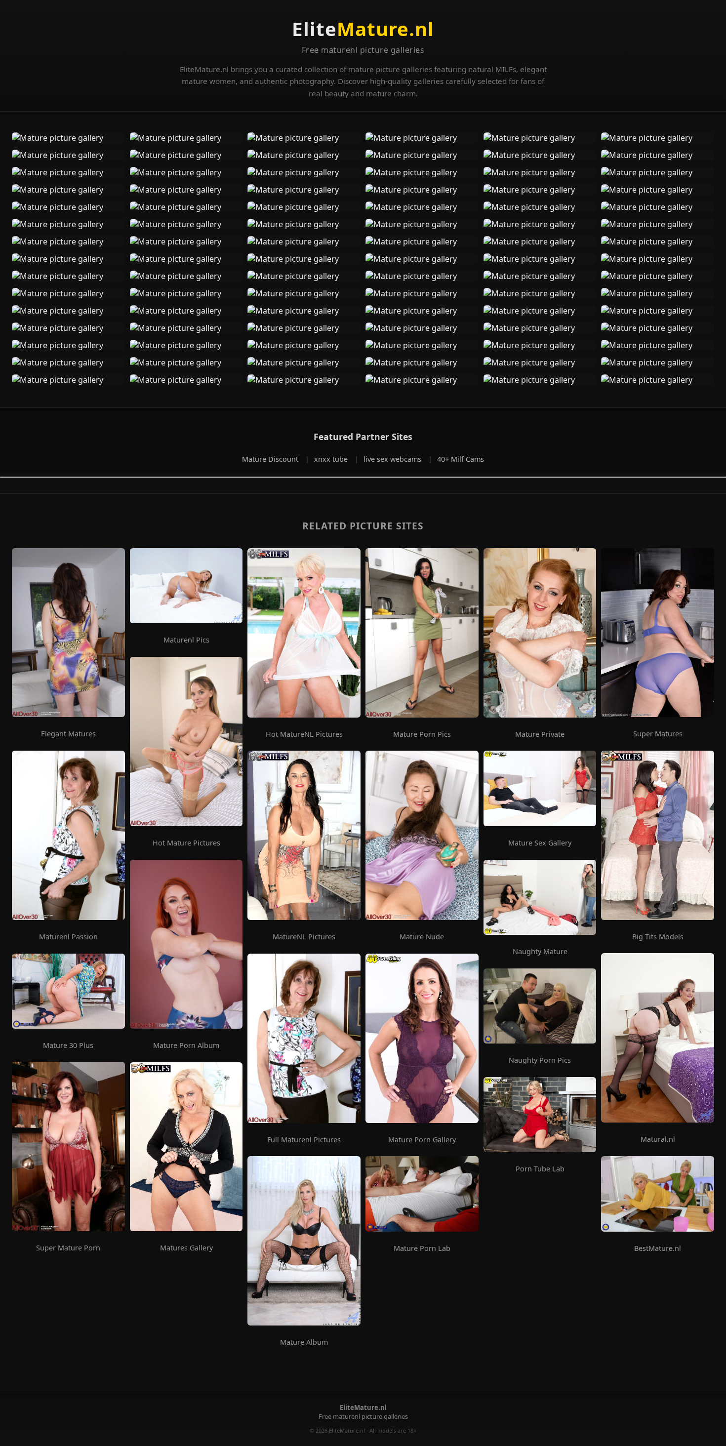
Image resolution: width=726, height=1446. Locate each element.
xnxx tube (332, 459)
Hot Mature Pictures (186, 843)
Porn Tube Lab (540, 1169)
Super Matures (658, 733)
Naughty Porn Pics (540, 1060)
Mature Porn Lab (422, 1248)
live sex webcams (393, 459)
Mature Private (540, 734)
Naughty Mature (540, 951)
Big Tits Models (658, 936)
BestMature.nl (657, 1248)
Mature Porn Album (186, 1045)
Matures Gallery (186, 1248)
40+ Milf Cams (460, 459)
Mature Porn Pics (422, 734)
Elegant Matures (68, 733)
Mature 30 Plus (68, 1045)
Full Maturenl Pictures (304, 1139)
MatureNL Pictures (304, 936)
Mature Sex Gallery (539, 843)
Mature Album (304, 1342)
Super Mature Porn (68, 1248)
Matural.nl (658, 1139)
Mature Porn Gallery (422, 1139)
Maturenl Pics (186, 640)
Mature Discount (271, 459)
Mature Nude (422, 936)
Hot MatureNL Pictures (304, 734)
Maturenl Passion (68, 936)
